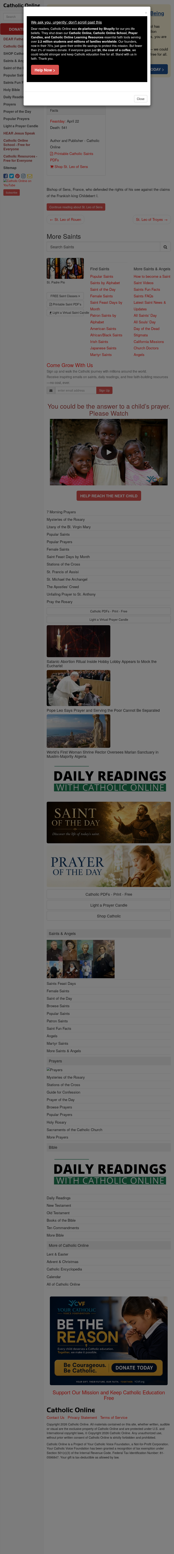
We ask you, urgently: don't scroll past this (66, 22)
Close (141, 99)
